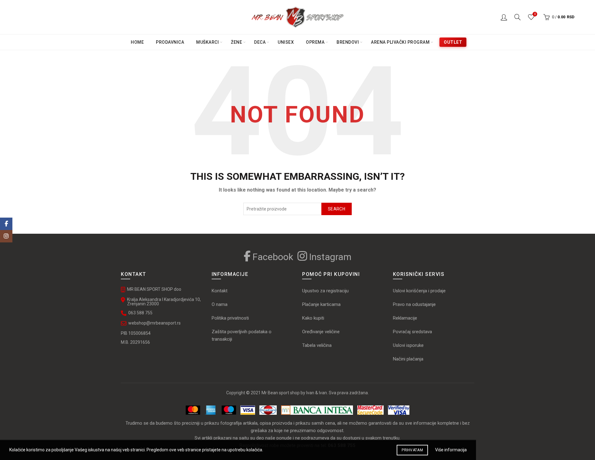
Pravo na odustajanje (414, 304)
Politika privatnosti (230, 318)
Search (336, 208)
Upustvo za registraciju (325, 291)
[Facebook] (6, 224)
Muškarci (207, 42)
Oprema (315, 42)
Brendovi (348, 42)
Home (137, 42)
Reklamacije (405, 318)
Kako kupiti (313, 318)
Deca (260, 42)
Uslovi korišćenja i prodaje (419, 291)
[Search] (517, 17)
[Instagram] (6, 236)
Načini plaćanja (408, 359)
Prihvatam (412, 450)
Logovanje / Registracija (504, 17)
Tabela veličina (317, 345)
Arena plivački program (400, 42)
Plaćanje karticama (321, 304)
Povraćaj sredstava (412, 331)
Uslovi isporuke (408, 345)
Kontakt (219, 291)
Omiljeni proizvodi (535, 14)
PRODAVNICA (170, 42)
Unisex (286, 42)
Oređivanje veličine (321, 331)
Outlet (453, 42)
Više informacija (451, 449)
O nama (219, 304)
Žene (236, 42)
